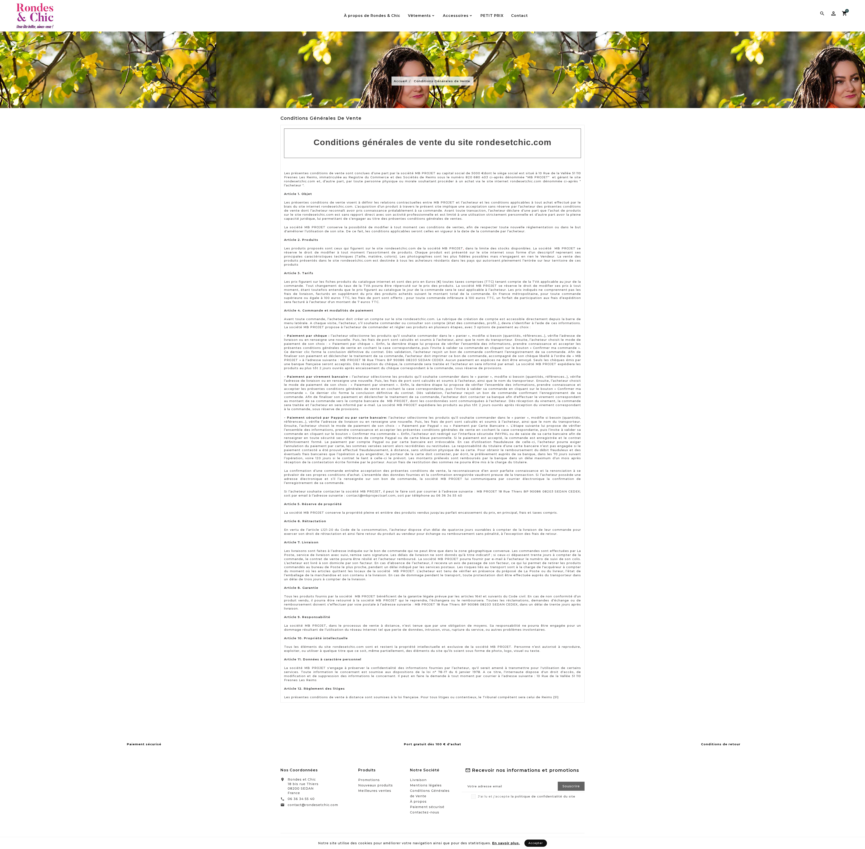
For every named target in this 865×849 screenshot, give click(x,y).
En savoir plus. (506, 843)
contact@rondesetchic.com (313, 805)
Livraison (418, 780)
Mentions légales (426, 785)
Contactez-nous (424, 812)
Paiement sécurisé (427, 807)
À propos (418, 801)
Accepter (535, 843)
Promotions (369, 780)
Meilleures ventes (374, 791)
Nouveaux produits (375, 785)
